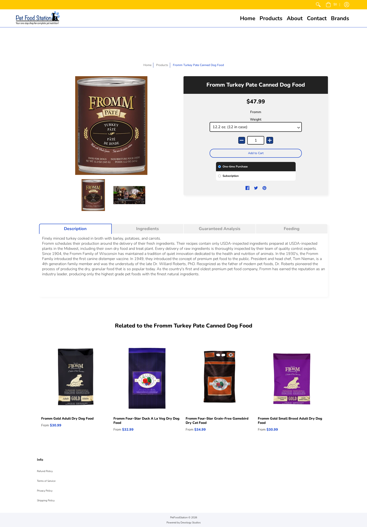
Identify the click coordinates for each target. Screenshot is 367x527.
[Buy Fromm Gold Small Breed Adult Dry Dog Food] (292, 378)
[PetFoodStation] (38, 18)
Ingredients (147, 229)
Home (147, 65)
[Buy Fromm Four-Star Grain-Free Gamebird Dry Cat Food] (220, 378)
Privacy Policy (44, 490)
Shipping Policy (46, 500)
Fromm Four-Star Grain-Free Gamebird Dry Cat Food (217, 420)
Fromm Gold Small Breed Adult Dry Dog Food (290, 420)
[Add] (269, 140)
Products (162, 65)
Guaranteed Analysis (219, 229)
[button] (331, 4)
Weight (255, 119)
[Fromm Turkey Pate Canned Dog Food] (93, 195)
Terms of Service (46, 481)
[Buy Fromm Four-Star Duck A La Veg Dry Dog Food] (147, 378)
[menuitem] (318, 4)
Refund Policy (45, 471)
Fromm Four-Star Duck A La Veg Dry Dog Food (146, 420)
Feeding (291, 229)
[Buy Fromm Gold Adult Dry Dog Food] (75, 378)
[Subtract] (241, 140)
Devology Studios (191, 522)
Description (75, 229)
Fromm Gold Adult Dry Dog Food (67, 418)
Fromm (255, 112)
